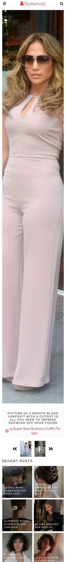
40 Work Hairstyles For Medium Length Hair (46, 489)
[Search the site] (61, 4)
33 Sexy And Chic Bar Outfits (47, 526)
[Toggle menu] (4, 4)
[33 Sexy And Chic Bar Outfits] (49, 515)
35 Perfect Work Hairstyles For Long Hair (16, 524)
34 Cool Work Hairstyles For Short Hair (15, 490)
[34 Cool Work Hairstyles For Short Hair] (17, 482)
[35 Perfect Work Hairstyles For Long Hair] (17, 515)
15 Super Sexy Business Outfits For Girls (34, 431)
